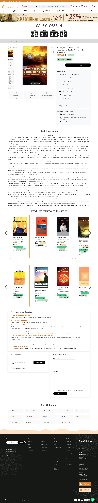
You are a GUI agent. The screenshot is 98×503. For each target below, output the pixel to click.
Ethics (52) (11, 416)
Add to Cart (78, 65)
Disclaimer (43, 441)
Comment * (56, 358)
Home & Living (31, 455)
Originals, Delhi (74, 74)
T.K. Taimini (17, 290)
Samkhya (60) (29, 422)
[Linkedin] (88, 441)
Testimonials (56, 455)
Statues (29, 441)
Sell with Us (68, 447)
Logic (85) (45, 416)
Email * (55, 381)
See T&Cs (19, 98)
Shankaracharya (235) (65, 422)
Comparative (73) (63, 410)
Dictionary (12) (79, 410)
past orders (60, 344)
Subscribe (21, 442)
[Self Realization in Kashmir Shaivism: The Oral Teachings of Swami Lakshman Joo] (63, 235)
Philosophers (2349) (30, 410)
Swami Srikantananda (63, 290)
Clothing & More (31, 450)
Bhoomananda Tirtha (85, 290)
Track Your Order (69, 455)
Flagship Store (82, 454)
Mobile (67, 381)
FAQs (55, 444)
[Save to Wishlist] (53, 48)
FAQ (96, 1)
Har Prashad (71, 78)
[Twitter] (82, 441)
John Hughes (61, 242)
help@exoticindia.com (16, 339)
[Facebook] (79, 441)
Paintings (30, 453)
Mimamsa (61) (63, 416)
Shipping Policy (44, 450)
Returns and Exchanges (70, 117)
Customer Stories (57, 458)
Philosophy (20, 41)
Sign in (80, 1)
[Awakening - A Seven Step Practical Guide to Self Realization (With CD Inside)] (41, 288)
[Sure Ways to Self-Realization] (41, 235)
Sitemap (68, 461)
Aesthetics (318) (46, 410)
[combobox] (52, 6)
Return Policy (44, 444)
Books (14, 41)
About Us (55, 441)
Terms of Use (72, 390)
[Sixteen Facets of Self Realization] (63, 285)
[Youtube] (91, 441)
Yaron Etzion (39, 293)
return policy (40, 328)
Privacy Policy (80, 390)
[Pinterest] (84, 441)
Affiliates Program (70, 453)
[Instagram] (86, 441)
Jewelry (29, 447)
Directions (81, 461)
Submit (60, 393)
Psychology (27, 41)
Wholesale (68, 450)
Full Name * (56, 371)
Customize (68, 444)
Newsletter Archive (57, 447)
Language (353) (29, 416)
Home (9, 41)
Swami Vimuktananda (85, 245)
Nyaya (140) (79, 416)
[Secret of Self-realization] (85, 285)
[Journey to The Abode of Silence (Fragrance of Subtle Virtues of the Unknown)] (11, 54)
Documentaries (57, 453)
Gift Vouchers (69, 458)
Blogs (55, 450)
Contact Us (68, 441)
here (48, 344)
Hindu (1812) (12, 410)
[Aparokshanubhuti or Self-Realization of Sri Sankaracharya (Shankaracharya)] (85, 238)
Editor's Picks (56, 461)
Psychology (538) (13, 422)
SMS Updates (69, 464)
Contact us (88, 1)
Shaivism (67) (46, 422)
